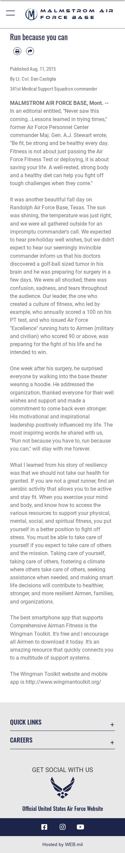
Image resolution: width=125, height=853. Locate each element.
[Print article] (17, 51)
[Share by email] (30, 51)
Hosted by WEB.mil (62, 844)
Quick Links (25, 722)
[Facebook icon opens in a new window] (44, 827)
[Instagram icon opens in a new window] (63, 827)
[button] (11, 14)
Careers (21, 740)
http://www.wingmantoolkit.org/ (63, 682)
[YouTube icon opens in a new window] (81, 827)
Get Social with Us (62, 770)
